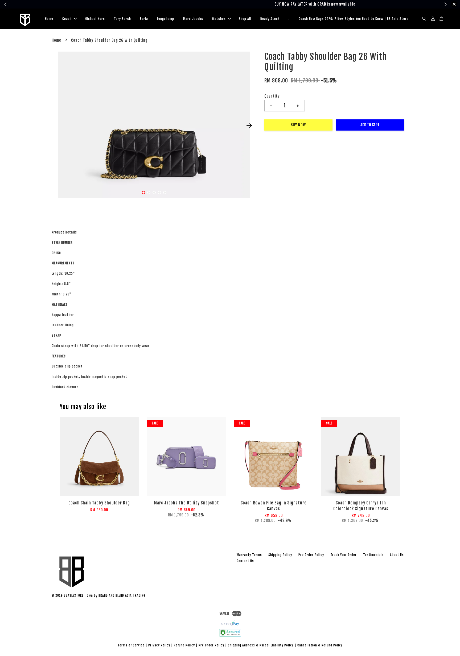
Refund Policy (184, 645)
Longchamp (165, 19)
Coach (67, 19)
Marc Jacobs (193, 19)
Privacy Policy (159, 645)
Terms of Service (131, 645)
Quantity (272, 96)
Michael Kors (95, 19)
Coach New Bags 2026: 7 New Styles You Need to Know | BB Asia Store (354, 19)
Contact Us (245, 561)
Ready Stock (270, 19)
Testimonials (373, 555)
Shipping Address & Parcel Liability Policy (261, 645)
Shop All (245, 19)
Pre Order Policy (311, 555)
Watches (219, 19)
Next (249, 125)
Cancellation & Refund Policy (320, 645)
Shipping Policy (280, 555)
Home (49, 19)
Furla (144, 19)
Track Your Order (343, 555)
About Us (397, 555)
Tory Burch (122, 19)
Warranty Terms (249, 555)
